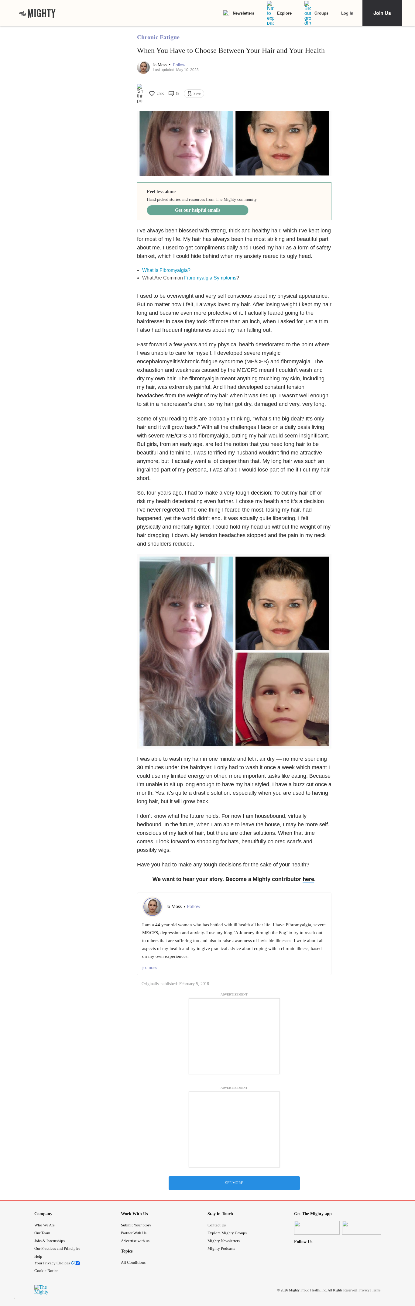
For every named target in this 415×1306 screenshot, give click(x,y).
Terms (376, 1290)
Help (38, 1256)
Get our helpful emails (197, 210)
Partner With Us (133, 1233)
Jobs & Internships (49, 1241)
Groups (321, 13)
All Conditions (133, 1262)
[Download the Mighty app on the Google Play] (365, 1228)
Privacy (363, 1290)
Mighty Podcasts (221, 1248)
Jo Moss (160, 65)
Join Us (382, 12)
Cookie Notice (46, 1270)
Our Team (42, 1233)
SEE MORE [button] (234, 1183)
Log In (347, 13)
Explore (284, 13)
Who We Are (44, 1225)
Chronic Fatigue (158, 37)
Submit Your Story (136, 1225)
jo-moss (149, 967)
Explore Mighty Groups (227, 1233)
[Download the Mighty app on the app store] (317, 1228)
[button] (179, 64)
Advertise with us (135, 1241)
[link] (37, 13)
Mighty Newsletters (224, 1241)
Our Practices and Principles (57, 1248)
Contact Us (217, 1225)
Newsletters (243, 13)
